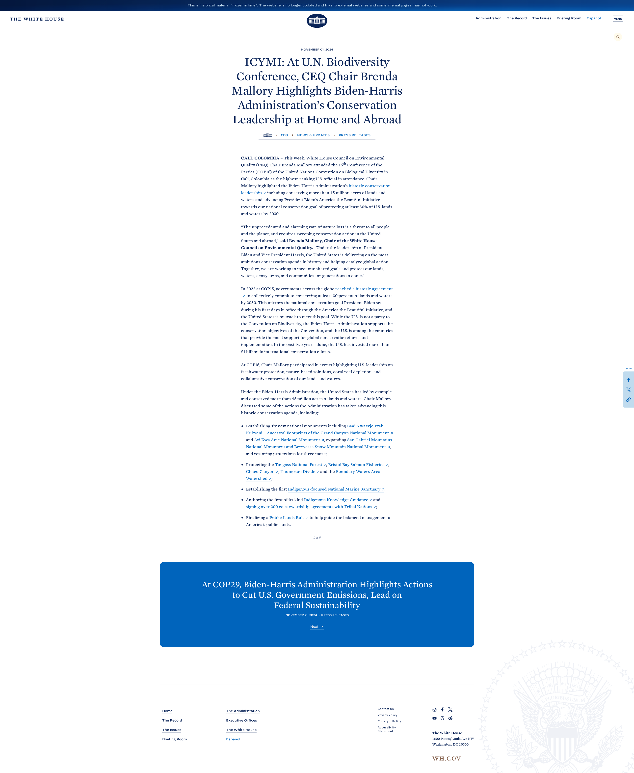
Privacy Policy (387, 715)
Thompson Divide (297, 471)
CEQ (284, 135)
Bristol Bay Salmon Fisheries (356, 464)
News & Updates (313, 135)
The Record (517, 18)
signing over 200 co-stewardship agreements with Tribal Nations (309, 506)
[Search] (618, 37)
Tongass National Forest (298, 464)
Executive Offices (241, 720)
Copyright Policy (389, 721)
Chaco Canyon (260, 471)
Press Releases (355, 135)
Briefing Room (569, 18)
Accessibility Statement (387, 729)
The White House (241, 730)
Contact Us (386, 708)
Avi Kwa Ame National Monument (287, 439)
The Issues (541, 18)
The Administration (243, 711)
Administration (489, 18)
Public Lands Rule (287, 517)
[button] (628, 399)
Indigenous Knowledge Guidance (336, 499)
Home (167, 711)
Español (594, 18)
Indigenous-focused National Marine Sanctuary (334, 489)
